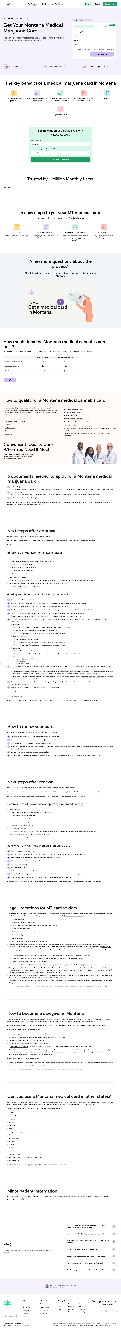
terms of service (98, 49)
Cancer (7, 424)
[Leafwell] (8, 4)
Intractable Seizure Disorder (73, 412)
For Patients (32, 4)
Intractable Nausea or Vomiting (74, 409)
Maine (70, 1304)
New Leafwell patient (82, 21)
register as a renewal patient (33, 737)
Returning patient (105, 21)
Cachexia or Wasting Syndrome (15, 421)
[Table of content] (1, 668)
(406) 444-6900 (32, 639)
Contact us (26, 1307)
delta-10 (97, 986)
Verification (43, 1313)
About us (26, 1304)
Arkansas (60, 1304)
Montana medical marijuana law (74, 916)
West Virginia (83, 1312)
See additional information (102, 1325)
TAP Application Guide (16, 696)
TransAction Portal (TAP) (27, 600)
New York (71, 1309)
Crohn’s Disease (10, 428)
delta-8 (90, 986)
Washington (82, 1309)
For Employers (47, 4)
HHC (104, 986)
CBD (55, 986)
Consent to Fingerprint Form (19, 1047)
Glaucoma (8, 434)
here (29, 1325)
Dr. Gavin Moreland (70, 1285)
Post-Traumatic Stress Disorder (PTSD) (76, 422)
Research (26, 1310)
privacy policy (110, 49)
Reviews (42, 1304)
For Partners (59, 4)
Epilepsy (7, 431)
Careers (25, 1313)
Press (24, 1317)
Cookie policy (44, 1310)
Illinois (59, 1309)
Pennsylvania (72, 1312)
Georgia (59, 1306)
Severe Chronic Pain (70, 425)
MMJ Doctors (44, 1301)
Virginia (81, 1306)
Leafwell (19, 737)
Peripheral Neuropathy (76, 419)
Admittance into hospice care (74, 433)
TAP (23, 627)
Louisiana (60, 1312)
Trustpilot (7, 187)
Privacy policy (44, 1307)
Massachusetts (72, 1306)
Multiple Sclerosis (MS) (71, 415)
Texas (81, 1304)
